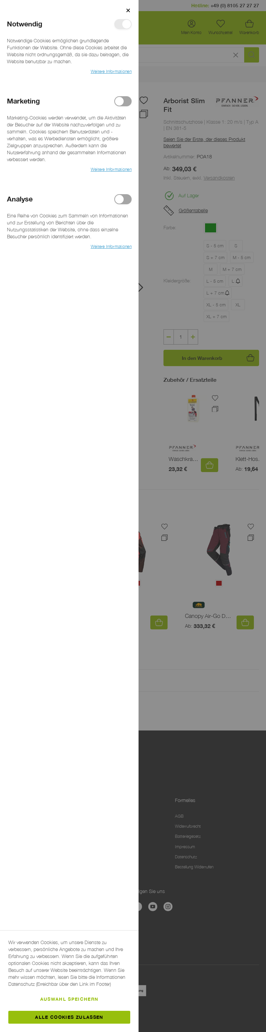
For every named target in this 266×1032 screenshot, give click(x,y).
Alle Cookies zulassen (69, 1017)
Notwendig (123, 24)
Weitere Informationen (111, 71)
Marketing (123, 101)
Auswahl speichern (69, 999)
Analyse (123, 199)
